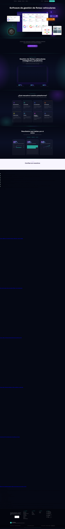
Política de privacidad (43, 525)
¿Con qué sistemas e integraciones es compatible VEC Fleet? (6, 506)
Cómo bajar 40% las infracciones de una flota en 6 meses (10, 436)
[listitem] (17, 106)
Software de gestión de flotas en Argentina (36, 527)
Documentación (25, 515)
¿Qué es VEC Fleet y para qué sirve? (4, 489)
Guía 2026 (33, 513)
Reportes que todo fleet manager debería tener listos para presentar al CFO (13, 486)
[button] (32, 489)
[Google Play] (52, 522)
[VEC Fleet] (11, 1)
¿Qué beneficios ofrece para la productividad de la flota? (6, 504)
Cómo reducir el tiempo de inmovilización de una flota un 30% (11, 337)
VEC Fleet (25, 527)
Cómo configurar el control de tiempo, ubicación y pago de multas (11, 238)
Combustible (24, 514)
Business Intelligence (25, 518)
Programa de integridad (48, 525)
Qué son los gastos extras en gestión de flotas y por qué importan (11, 288)
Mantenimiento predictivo (26, 513)
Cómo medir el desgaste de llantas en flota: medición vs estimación (11, 387)
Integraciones (33, 514)
